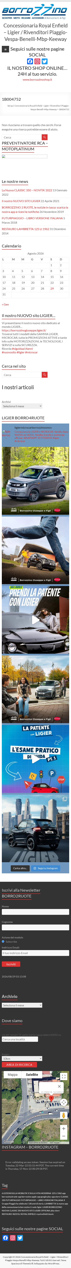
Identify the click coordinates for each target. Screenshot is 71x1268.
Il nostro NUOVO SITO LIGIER (21, 201)
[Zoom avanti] (63, 1128)
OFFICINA (45, 1210)
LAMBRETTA (50, 1203)
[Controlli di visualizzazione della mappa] (63, 1102)
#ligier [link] (21, 352)
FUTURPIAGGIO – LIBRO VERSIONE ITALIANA (32, 218)
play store (55, 1210)
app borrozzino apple (27, 1196)
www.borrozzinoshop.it (37, 79)
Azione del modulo (12, 937)
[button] (51, 1099)
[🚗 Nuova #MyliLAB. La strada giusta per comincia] (35, 550)
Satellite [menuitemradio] (32, 1075)
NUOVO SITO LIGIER (30, 1210)
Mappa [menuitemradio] (12, 1075)
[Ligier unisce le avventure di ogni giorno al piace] (35, 689)
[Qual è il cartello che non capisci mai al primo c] (35, 620)
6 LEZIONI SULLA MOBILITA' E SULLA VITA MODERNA (26, 1193)
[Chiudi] (59, 1086)
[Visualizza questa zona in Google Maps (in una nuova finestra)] (9, 1141)
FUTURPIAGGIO (13, 1200)
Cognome (7, 921)
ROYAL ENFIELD (28, 1214)
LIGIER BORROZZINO (52, 1207)
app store (56, 1196)
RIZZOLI (16, 1214)
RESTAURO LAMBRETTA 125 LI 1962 (25, 229)
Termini (65, 1143)
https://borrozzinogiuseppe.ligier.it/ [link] (24, 330)
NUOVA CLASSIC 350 (11, 1210)
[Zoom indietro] (63, 1136)
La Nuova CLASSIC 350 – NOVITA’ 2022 (27, 190)
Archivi (6, 401)
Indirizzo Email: (11, 947)
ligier (39, 1207)
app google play (44, 1196)
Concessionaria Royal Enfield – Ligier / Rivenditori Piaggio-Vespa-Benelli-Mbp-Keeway (35, 32)
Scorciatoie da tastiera (38, 1143)
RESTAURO (7, 1214)
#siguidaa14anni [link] (22, 348)
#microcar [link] (31, 352)
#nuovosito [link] (9, 352)
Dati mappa (55, 1143)
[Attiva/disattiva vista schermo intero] (63, 1076)
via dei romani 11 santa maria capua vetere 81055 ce (31, 1034)
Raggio (5, 1054)
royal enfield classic (45, 1214)
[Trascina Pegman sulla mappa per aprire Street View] (63, 1115)
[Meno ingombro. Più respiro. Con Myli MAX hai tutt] (35, 481)
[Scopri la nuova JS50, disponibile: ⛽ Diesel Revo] (35, 828)
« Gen (5, 304)
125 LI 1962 (57, 1193)
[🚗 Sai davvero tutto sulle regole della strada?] (35, 759)
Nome (5, 906)
